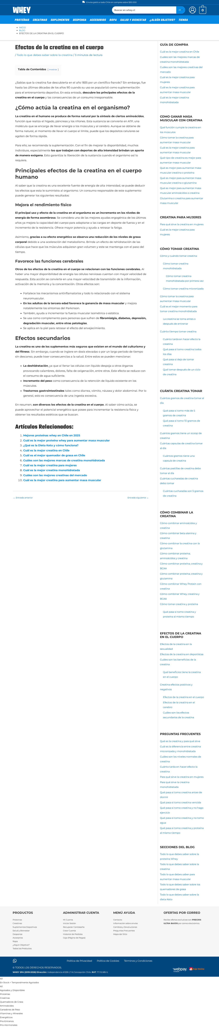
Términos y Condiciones (138, 960)
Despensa (17, 934)
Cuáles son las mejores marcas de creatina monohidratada (64, 460)
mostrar (53, 69)
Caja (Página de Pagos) (74, 938)
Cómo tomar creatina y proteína (179, 604)
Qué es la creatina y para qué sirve (180, 741)
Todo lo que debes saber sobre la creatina (45, 55)
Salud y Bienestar (21, 930)
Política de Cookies (108, 960)
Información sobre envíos (125, 923)
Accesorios (18, 938)
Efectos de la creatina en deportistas (181, 654)
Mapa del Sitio (120, 934)
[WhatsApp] (15, 961)
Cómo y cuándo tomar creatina (178, 255)
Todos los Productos (22, 948)
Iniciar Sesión (69, 923)
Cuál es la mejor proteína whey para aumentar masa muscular (66, 440)
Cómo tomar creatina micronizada (183, 288)
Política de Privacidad (79, 960)
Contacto (117, 920)
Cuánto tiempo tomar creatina (178, 331)
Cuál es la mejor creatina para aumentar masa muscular (62, 480)
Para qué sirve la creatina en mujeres (182, 224)
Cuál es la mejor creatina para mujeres (50, 465)
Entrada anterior (23, 497)
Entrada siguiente (138, 497)
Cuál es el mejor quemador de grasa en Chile (54, 455)
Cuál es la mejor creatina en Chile (46, 450)
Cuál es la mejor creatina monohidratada (51, 470)
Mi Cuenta (68, 920)
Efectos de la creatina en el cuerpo (183, 697)
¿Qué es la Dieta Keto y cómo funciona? (51, 445)
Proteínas (17, 920)
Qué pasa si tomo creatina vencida (180, 802)
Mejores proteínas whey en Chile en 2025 (51, 435)
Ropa (15, 941)
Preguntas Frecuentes (124, 930)
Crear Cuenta (69, 930)
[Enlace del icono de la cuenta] (192, 10)
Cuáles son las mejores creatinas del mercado (55, 475)
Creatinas (17, 923)
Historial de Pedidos (73, 934)
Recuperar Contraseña (73, 927)
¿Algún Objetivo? (21, 945)
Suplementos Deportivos (25, 927)
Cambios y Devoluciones (125, 927)
